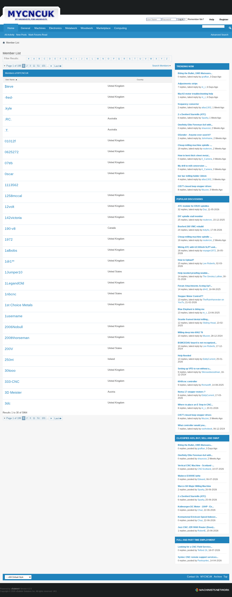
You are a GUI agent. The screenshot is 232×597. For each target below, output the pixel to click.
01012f (10, 141)
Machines (39, 28)
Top (225, 576)
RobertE (202, 530)
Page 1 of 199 (13, 65)
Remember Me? (195, 19)
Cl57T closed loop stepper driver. (195, 186)
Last (56, 66)
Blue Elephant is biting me (191, 309)
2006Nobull (14, 327)
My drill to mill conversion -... (192, 166)
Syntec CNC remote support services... (198, 557)
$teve (9, 86)
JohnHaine (207, 138)
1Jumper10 (13, 272)
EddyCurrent (209, 359)
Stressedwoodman (211, 372)
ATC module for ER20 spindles (193, 206)
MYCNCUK (206, 576)
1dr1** (9, 261)
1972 (9, 239)
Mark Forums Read (37, 34)
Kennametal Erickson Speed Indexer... (197, 517)
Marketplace (103, 28)
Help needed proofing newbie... (193, 273)
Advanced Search (219, 34)
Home (10, 28)
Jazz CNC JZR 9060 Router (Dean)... (196, 527)
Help (211, 19)
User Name (10, 80)
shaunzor (206, 128)
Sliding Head (209, 323)
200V (9, 349)
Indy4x (206, 230)
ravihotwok (207, 429)
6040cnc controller (187, 381)
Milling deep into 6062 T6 (190, 332)
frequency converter (188, 104)
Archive (218, 576)
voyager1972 (209, 250)
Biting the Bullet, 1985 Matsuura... (195, 73)
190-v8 (10, 229)
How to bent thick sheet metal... (194, 155)
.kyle (8, 108)
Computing (120, 28)
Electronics (55, 28)
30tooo (10, 370)
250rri (9, 360)
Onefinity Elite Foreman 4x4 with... (195, 124)
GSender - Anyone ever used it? (194, 135)
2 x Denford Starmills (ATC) (192, 114)
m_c (204, 87)
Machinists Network (212, 590)
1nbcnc (10, 294)
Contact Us (193, 576)
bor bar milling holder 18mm (192, 176)
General (25, 28)
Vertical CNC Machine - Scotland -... (196, 465)
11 (34, 65)
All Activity (9, 34)
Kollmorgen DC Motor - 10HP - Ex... (196, 506)
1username (13, 316)
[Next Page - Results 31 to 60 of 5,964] (51, 66)
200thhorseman (17, 338)
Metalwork (71, 28)
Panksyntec (203, 560)
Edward (201, 479)
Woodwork (87, 28)
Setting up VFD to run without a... (194, 368)
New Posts (21, 34)
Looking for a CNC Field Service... (195, 547)
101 (43, 65)
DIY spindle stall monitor (190, 216)
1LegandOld (14, 283)
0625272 (12, 152)
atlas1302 (206, 107)
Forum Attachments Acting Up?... (195, 286)
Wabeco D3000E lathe (189, 476)
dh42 (205, 289)
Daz (205, 209)
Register (223, 19)
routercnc (207, 148)
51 (38, 65)
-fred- (9, 97)
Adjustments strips (188, 83)
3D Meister (13, 392)
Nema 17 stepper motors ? (191, 392)
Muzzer (205, 189)
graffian (205, 77)
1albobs (11, 250)
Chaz (200, 510)
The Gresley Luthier (212, 276)
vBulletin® (15, 589)
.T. (6, 130)
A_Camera (206, 159)
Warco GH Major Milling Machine (194, 486)
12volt (9, 207)
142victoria (13, 218)
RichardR (206, 385)
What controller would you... (192, 425)
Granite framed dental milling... (193, 319)
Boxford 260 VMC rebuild (191, 226)
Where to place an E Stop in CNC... (195, 404)
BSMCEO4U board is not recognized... (197, 343)
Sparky (205, 118)
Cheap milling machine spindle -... (195, 145)
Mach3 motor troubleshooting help (195, 94)
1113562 (11, 185)
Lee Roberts (209, 263)
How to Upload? (186, 260)
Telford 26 (202, 550)
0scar (9, 174)
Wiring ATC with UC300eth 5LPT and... (197, 247)
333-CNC (12, 382)
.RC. (8, 119)
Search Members (160, 65)
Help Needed (184, 355)
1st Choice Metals (19, 305)
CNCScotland (204, 469)
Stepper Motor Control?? (190, 296)
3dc (8, 403)
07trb (9, 163)
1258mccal (13, 196)
